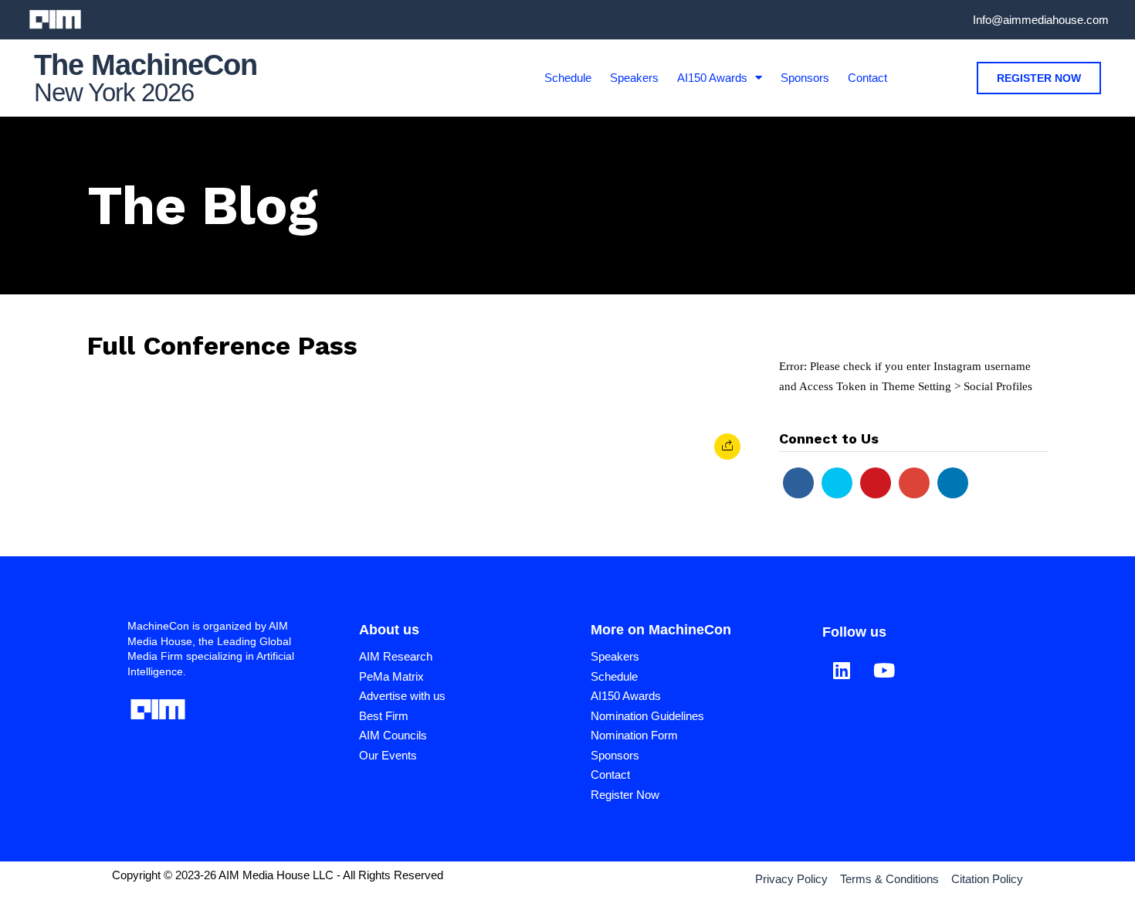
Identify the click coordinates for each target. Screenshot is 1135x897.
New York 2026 (114, 92)
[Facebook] (798, 482)
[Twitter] (837, 482)
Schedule (567, 77)
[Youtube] (875, 482)
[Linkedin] (952, 482)
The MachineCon (145, 65)
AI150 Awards (712, 77)
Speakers (634, 77)
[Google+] (914, 482)
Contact (867, 77)
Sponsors (805, 77)
